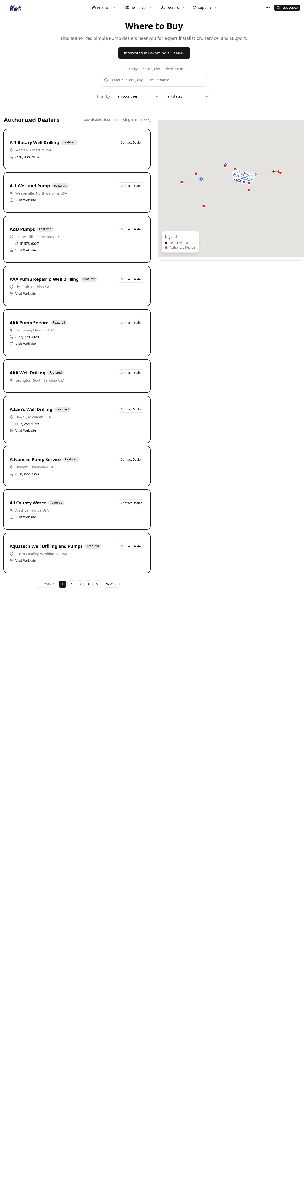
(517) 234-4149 (27, 423)
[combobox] (138, 96)
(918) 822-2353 (27, 473)
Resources (139, 7)
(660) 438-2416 (27, 156)
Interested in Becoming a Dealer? (154, 53)
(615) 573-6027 (27, 243)
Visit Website (25, 200)
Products (104, 7)
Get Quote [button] (290, 7)
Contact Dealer (131, 142)
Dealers (173, 7)
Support (204, 7)
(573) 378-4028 (27, 337)
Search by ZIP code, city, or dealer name (154, 68)
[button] (201, 179)
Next (109, 584)
